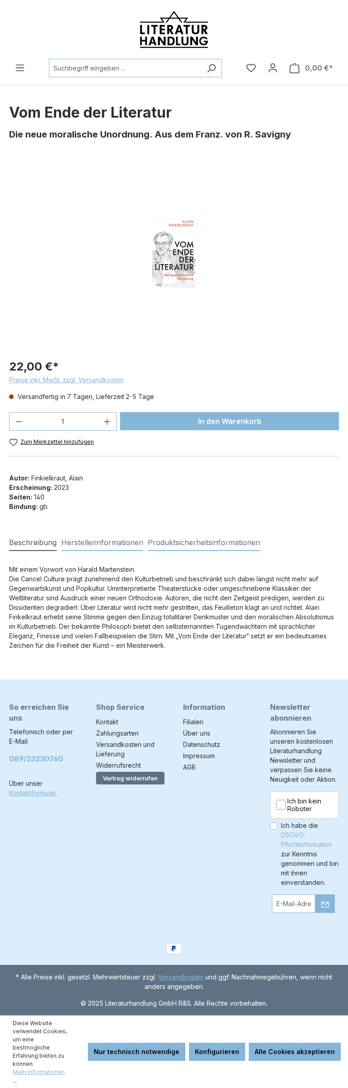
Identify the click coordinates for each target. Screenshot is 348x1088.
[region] (174, 253)
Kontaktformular (32, 793)
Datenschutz (201, 744)
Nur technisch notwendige (136, 1051)
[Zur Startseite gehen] (174, 29)
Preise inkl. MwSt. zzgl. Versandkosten (66, 380)
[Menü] (20, 68)
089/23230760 (36, 758)
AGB (189, 767)
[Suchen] (211, 68)
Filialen (193, 722)
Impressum (199, 756)
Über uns (196, 733)
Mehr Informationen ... (39, 1076)
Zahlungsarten (117, 733)
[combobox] (125, 68)
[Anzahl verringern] (18, 421)
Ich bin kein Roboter (304, 805)
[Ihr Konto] (273, 68)
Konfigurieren (217, 1051)
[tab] (33, 543)
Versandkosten (180, 977)
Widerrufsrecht (118, 765)
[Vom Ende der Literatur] (173, 254)
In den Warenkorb (229, 421)
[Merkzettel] (251, 68)
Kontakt (107, 722)
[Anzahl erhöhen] (107, 421)
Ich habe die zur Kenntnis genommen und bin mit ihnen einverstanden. (309, 854)
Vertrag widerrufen (130, 778)
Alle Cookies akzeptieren (295, 1051)
